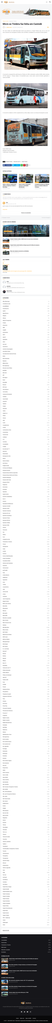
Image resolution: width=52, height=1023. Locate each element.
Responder (5, 209)
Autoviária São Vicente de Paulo (26, 353)
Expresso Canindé (26, 506)
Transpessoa (26, 858)
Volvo (26, 924)
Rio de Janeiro (26, 739)
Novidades (26, 665)
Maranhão (26, 606)
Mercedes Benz (26, 627)
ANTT (26, 334)
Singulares (26, 817)
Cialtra (26, 410)
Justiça (26, 584)
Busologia (26, 382)
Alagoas (26, 315)
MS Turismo (26, 646)
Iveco (26, 582)
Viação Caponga (26, 893)
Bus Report (26, 377)
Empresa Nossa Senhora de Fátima (26, 475)
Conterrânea (26, 432)
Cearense (26, 401)
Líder (26, 589)
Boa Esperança (26, 365)
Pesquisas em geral (26, 694)
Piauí (26, 698)
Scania (26, 805)
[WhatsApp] (22, 165)
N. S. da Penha (26, 648)
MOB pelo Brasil (26, 641)
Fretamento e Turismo (26, 541)
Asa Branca (26, 346)
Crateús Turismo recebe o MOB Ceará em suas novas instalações (24, 239)
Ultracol (26, 862)
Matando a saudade (26, 617)
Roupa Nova (26, 767)
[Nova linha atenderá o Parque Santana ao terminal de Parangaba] (4, 966)
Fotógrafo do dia (26, 539)
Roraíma (26, 758)
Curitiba (26, 446)
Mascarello (26, 615)
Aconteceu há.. (26, 308)
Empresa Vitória (26, 482)
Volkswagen (26, 922)
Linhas (26, 594)
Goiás (26, 548)
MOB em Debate (26, 639)
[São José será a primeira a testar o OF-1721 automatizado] (4, 982)
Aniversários (26, 332)
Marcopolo (26, 613)
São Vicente (26, 801)
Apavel (26, 337)
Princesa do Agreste (26, 708)
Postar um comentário (26, 212)
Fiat (26, 532)
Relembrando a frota (26, 734)
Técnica (26, 824)
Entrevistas (26, 487)
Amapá (26, 322)
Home (17, 1018)
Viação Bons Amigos (26, 886)
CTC (26, 439)
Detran (26, 458)
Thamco (26, 834)
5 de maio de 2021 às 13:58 (11, 203)
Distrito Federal (26, 460)
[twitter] (24, 1012)
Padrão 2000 (26, 679)
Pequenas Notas (26, 689)
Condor (26, 427)
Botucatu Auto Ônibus (26, 368)
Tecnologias (26, 827)
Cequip (26, 406)
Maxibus (26, 625)
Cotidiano (26, 437)
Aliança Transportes (26, 320)
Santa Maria (26, 777)
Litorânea (26, 596)
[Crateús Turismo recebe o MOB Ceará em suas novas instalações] (6, 240)
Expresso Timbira (13, 21)
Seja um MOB (28, 1018)
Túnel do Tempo (26, 860)
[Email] (27, 165)
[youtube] (27, 1012)
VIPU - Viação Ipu (26, 917)
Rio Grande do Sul (26, 744)
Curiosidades (26, 444)
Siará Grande (26, 815)
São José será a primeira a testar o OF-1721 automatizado (21, 980)
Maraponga (26, 608)
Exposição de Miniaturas (26, 503)
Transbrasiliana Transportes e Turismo (26, 848)
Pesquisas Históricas (26, 696)
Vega (26, 872)
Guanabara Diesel (26, 560)
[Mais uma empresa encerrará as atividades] (6, 252)
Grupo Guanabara (26, 558)
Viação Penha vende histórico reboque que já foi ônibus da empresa (24, 245)
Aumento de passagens (26, 349)
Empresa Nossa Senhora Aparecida (26, 472)
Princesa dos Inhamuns (26, 710)
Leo (7, 202)
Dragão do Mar (26, 465)
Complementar (26, 425)
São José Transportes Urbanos (26, 794)
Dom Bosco (26, 463)
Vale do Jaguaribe (26, 867)
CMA (26, 420)
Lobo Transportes (26, 598)
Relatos (26, 732)
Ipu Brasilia (26, 570)
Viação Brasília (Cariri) (26, 891)
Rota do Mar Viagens (26, 760)
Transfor (26, 851)
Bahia (26, 356)
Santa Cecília (26, 774)
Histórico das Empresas (26, 563)
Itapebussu (26, 577)
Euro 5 (26, 498)
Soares (26, 820)
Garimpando (26, 546)
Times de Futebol (26, 836)
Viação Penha (26, 905)
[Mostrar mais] (29, 165)
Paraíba (26, 684)
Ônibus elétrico (26, 672)
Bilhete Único (26, 363)
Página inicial (5, 21)
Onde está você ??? (17, 161)
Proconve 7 (26, 713)
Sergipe (26, 808)
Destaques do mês (26, 456)
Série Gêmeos (26, 810)
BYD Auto (26, 387)
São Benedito (26, 782)
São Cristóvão (26, 784)
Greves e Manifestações (26, 556)
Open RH (26, 677)
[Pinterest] (24, 165)
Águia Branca (26, 313)
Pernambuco (26, 691)
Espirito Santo (26, 494)
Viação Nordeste (26, 901)
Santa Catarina (26, 772)
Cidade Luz (26, 413)
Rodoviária (26, 751)
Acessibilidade (26, 306)
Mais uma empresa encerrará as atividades (19, 251)
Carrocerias (26, 391)
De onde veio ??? (26, 448)
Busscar (26, 384)
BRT (26, 375)
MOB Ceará (26, 636)
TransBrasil (26, 846)
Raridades (26, 725)
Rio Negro (26, 748)
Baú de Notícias (26, 358)
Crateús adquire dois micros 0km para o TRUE (18, 992)
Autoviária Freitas (26, 351)
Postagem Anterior (6, 217)
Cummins (26, 441)
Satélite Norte (26, 803)
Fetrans (26, 527)
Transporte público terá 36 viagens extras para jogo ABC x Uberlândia (17, 271)
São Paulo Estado (26, 798)
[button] (2, 2)
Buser (26, 379)
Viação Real (26, 910)
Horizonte (26, 565)
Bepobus (26, 360)
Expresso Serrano (26, 520)
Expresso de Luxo (26, 513)
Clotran (26, 418)
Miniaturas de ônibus (26, 634)
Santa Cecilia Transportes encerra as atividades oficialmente (24, 186)
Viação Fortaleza (26, 896)
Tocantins (26, 839)
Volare (26, 920)
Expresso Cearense (26, 510)
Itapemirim (26, 579)
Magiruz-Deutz (26, 601)
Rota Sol (26, 765)
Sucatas (26, 822)
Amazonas (26, 325)
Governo (26, 553)
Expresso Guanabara (26, 515)
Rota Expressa (26, 763)
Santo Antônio (26, 779)
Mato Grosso (26, 620)
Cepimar (26, 403)
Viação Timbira (24, 161)
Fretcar (26, 544)
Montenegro (26, 644)
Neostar (26, 658)
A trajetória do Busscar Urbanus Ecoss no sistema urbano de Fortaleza (42, 186)
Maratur (26, 610)
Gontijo (26, 551)
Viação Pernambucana (26, 908)
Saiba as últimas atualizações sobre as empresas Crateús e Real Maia (9, 186)
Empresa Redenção (26, 477)
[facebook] (21, 1012)
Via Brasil (26, 877)
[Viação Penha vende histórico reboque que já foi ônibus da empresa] (6, 246)
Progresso (26, 715)
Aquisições (26, 339)
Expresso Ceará (26, 508)
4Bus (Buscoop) (26, 301)
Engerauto (26, 484)
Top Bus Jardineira (26, 841)
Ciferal (26, 415)
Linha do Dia (26, 591)
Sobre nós (22, 1018)
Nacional (26, 651)
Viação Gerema (26, 898)
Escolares (26, 489)
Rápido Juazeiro (26, 720)
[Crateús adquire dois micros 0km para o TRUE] (4, 994)
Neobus (26, 655)
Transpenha (26, 855)
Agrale (26, 310)
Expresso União (26, 525)
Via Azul (26, 874)
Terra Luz (26, 832)
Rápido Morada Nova (26, 722)
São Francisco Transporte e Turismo (26, 786)
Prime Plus (26, 705)
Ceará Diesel (26, 398)
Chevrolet (26, 408)
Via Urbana (26, 884)
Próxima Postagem (46, 217)
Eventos (26, 501)
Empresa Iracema (26, 470)
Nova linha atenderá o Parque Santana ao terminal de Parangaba (23, 964)
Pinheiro (26, 701)
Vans (26, 870)
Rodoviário (26, 753)
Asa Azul (26, 344)
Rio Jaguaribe (26, 746)
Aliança (26, 318)
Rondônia (26, 755)
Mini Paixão (26, 632)
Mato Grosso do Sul (26, 622)
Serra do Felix (26, 812)
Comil (26, 422)
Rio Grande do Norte (26, 741)
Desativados (26, 453)
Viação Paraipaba (26, 903)
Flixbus (26, 534)
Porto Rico (26, 703)
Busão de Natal (6, 264)
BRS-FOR (26, 372)
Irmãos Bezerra (26, 575)
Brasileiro (26, 370)
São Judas (26, 796)
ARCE (26, 341)
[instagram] (30, 1012)
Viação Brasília (26, 889)
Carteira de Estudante (26, 394)
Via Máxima (26, 879)
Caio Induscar (26, 389)
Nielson (26, 660)
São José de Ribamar (26, 791)
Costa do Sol (26, 434)
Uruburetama (26, 865)
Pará (26, 682)
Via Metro (26, 882)
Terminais (26, 829)
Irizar (26, 572)
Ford (26, 537)
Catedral (26, 396)
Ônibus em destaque (26, 675)
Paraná (26, 686)
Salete (26, 770)
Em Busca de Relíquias (26, 467)
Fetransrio (26, 529)
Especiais (26, 491)
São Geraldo (26, 789)
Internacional (26, 567)
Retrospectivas (26, 736)
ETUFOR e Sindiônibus (26, 496)
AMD (26, 327)
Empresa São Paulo (26, 479)
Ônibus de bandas (26, 670)
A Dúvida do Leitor (26, 303)
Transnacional (26, 853)
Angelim (26, 330)
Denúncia (26, 451)
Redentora (26, 729)
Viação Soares (26, 912)
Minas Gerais (26, 629)
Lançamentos (26, 586)
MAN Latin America (26, 603)
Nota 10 (26, 663)
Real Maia (26, 727)
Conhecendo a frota (26, 429)
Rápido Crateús (26, 717)
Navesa (26, 653)
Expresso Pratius (26, 517)
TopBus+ (26, 843)
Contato (34, 1018)
